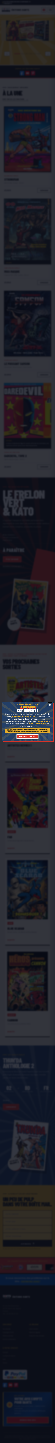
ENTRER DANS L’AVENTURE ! (27, 736)
